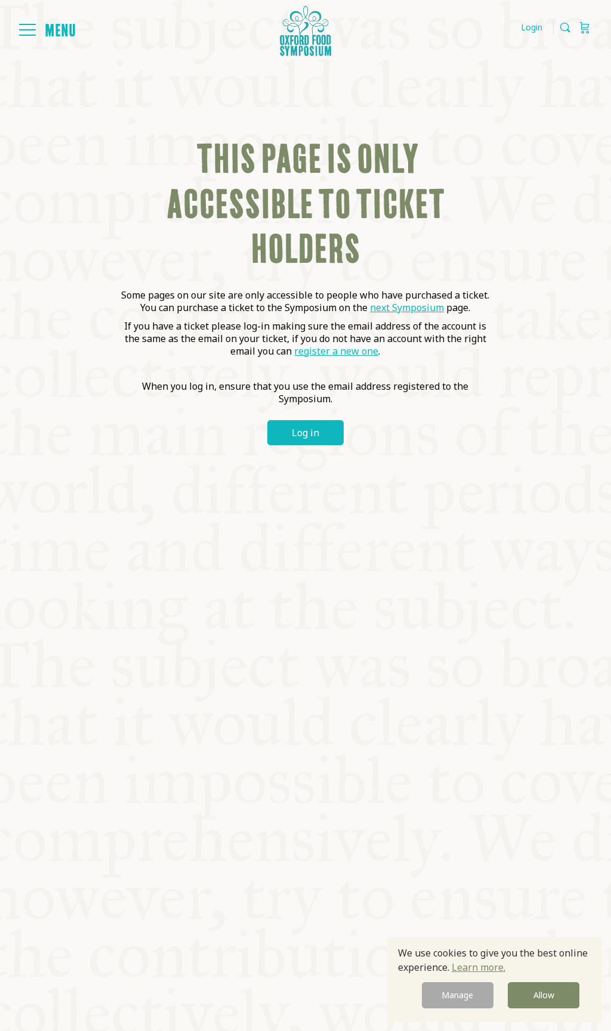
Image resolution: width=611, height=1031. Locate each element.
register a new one (336, 351)
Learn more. (478, 967)
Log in (305, 432)
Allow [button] (543, 995)
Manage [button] (457, 995)
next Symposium (407, 307)
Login (531, 27)
